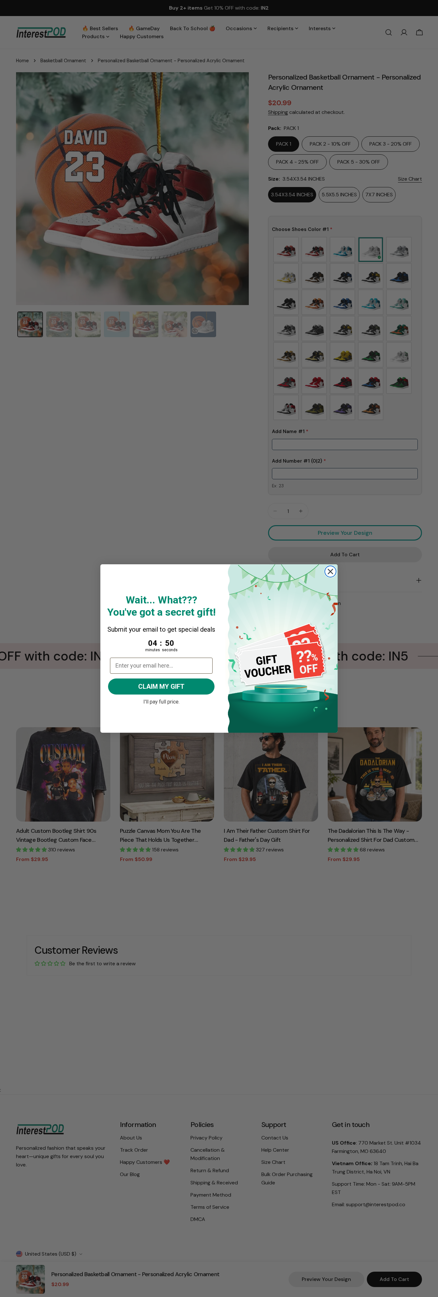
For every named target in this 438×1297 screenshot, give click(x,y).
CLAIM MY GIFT (161, 686)
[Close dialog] (330, 571)
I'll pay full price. (161, 701)
